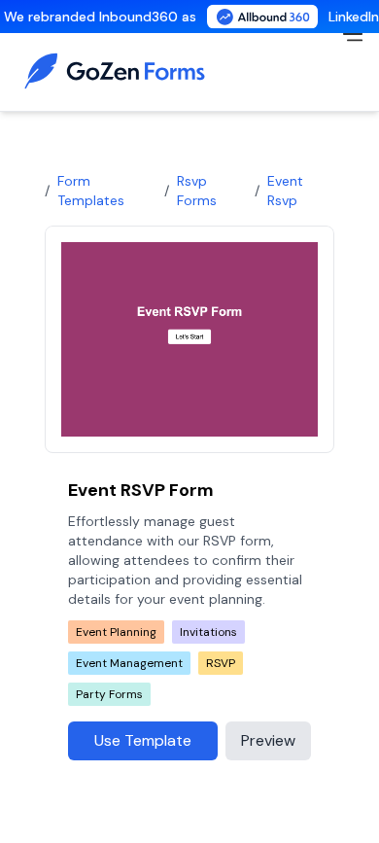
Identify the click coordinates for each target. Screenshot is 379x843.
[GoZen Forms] (120, 71)
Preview (268, 740)
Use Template (142, 740)
